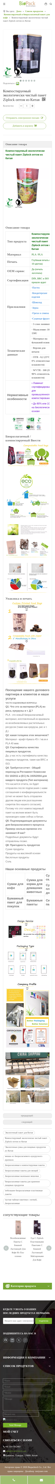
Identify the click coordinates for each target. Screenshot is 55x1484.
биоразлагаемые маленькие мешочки (22, 1176)
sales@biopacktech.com (16, 1451)
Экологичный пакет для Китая (19, 1133)
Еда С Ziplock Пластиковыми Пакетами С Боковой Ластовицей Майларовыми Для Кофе (18, 1249)
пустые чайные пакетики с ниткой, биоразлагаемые (21, 1201)
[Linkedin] (12, 1340)
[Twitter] (18, 1340)
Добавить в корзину (23, 125)
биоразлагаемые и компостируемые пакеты (25, 1165)
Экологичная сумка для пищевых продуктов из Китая (25, 1149)
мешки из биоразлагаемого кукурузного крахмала (23, 1158)
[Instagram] (25, 1340)
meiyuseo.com (41, 1471)
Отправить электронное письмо (22, 118)
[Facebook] (5, 1340)
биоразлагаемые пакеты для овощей (21, 1171)
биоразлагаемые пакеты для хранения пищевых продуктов (22, 1183)
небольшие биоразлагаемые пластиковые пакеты (24, 1192)
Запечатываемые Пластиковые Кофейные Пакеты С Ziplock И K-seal (37, 1245)
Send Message (15, 1425)
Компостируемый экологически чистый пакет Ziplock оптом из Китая (26, 1140)
